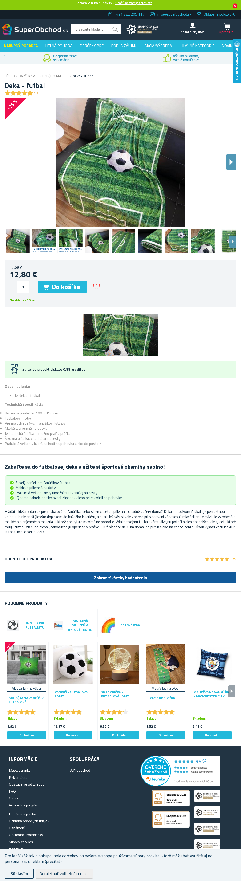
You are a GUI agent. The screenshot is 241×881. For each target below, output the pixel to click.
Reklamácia (18, 777)
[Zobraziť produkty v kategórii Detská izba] (108, 625)
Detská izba (130, 625)
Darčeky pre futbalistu (35, 625)
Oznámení (17, 828)
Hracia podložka (161, 698)
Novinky (229, 45)
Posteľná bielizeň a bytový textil (80, 625)
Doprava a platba (22, 814)
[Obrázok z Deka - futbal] (18, 241)
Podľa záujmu (124, 45)
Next (232, 242)
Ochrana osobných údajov (29, 821)
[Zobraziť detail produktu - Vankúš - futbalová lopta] (73, 664)
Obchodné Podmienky (26, 835)
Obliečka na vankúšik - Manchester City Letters (211, 694)
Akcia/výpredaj (159, 45)
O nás (13, 798)
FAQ (12, 791)
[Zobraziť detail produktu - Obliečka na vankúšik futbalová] (26, 664)
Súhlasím (19, 873)
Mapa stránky (20, 770)
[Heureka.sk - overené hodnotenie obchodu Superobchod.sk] (180, 785)
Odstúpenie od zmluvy (26, 784)
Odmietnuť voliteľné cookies (64, 873)
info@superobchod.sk (174, 14)
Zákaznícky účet (193, 31)
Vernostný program (24, 805)
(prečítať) (53, 861)
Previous (3, 58)
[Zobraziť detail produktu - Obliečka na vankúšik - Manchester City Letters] (212, 664)
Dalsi (231, 162)
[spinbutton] (23, 287)
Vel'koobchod (80, 770)
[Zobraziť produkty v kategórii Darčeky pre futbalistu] (13, 625)
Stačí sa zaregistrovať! (133, 3)
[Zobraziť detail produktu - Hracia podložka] (166, 664)
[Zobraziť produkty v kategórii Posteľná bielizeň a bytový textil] (58, 625)
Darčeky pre (92, 45)
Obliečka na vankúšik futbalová (26, 700)
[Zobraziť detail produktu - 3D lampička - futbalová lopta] (119, 664)
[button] (32, 287)
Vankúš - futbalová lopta (71, 694)
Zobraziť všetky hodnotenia (120, 577)
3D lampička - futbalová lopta (115, 694)
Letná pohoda (58, 45)
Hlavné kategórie (197, 45)
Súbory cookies (21, 842)
